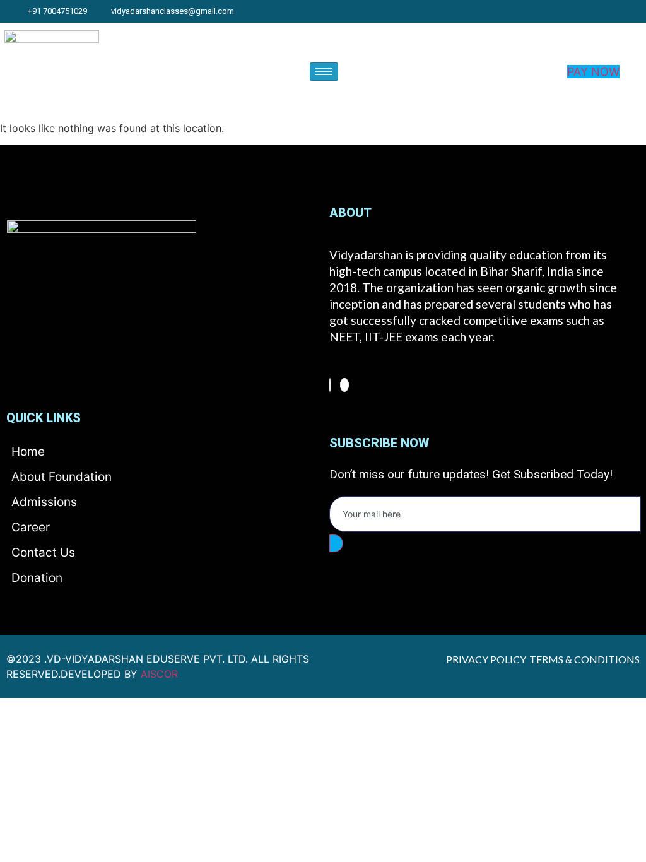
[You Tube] (640, 11)
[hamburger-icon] (324, 71)
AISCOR (159, 674)
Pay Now (593, 71)
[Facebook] (330, 385)
